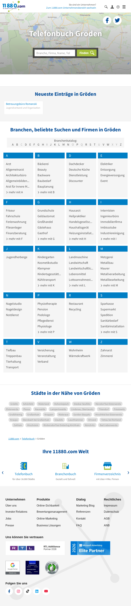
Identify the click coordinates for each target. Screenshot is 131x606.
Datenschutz (111, 511)
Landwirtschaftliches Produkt (81, 268)
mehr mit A (15, 192)
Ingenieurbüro (109, 216)
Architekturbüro (16, 175)
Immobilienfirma (111, 222)
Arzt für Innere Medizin (18, 186)
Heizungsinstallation (81, 233)
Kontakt (80, 518)
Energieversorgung (112, 175)
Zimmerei (106, 356)
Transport (12, 367)
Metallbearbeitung (112, 280)
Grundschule (46, 210)
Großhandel (45, 222)
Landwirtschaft (78, 263)
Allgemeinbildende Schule (18, 181)
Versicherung (46, 350)
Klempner (44, 268)
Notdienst (12, 315)
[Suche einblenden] (108, 6)
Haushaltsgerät (79, 227)
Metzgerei (106, 257)
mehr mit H (78, 239)
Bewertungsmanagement (52, 511)
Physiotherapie (47, 304)
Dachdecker (76, 164)
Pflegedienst (46, 321)
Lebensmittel (77, 274)
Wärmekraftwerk (79, 356)
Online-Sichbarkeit (48, 505)
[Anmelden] (114, 6)
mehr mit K (47, 285)
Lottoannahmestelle (81, 280)
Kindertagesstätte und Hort (50, 274)
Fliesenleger (14, 227)
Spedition (106, 315)
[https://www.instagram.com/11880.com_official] (18, 591)
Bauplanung (45, 186)
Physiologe (45, 326)
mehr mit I (110, 239)
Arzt (8, 164)
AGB (107, 518)
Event (104, 181)
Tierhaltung (13, 361)
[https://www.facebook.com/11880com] (9, 591)
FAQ (79, 525)
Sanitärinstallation (112, 326)
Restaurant (76, 304)
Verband (43, 361)
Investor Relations (16, 511)
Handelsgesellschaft (81, 222)
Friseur (10, 210)
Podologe (44, 315)
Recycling (75, 309)
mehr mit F (15, 239)
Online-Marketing (47, 518)
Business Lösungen (49, 525)
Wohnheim (76, 350)
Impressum (110, 505)
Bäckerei (43, 164)
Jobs (8, 518)
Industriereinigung (112, 233)
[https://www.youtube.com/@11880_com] (46, 591)
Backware (44, 175)
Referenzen (83, 511)
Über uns (11, 505)
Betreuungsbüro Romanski (21, 104)
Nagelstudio (14, 304)
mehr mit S (110, 332)
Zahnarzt (106, 350)
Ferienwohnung (16, 222)
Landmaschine (78, 257)
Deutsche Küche (79, 169)
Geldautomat (46, 216)
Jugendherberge (16, 257)
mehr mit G (47, 239)
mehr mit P (47, 332)
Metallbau (106, 263)
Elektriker (106, 164)
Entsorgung (107, 169)
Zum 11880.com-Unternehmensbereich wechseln (71, 7)
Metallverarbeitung (112, 274)
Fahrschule (13, 216)
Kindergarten (46, 257)
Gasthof (43, 233)
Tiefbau (11, 350)
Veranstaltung (47, 356)
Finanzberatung (16, 233)
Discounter (76, 181)
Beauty (42, 169)
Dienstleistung (78, 175)
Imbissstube (108, 227)
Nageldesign (14, 309)
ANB (107, 525)
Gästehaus (44, 227)
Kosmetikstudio (48, 263)
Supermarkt (108, 309)
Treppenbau (14, 356)
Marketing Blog (85, 505)
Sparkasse (107, 304)
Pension (43, 309)
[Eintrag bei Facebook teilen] (107, 20)
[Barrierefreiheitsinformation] (119, 6)
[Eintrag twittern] (117, 20)
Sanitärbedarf (109, 321)
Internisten (107, 210)
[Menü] (125, 6)
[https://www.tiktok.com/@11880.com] (27, 591)
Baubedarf (44, 181)
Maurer (105, 268)
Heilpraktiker (77, 216)
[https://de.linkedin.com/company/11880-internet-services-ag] (37, 591)
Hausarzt (75, 210)
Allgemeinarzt (15, 169)
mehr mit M (110, 285)
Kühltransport (47, 280)
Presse (9, 525)
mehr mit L (78, 285)
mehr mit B (47, 192)
